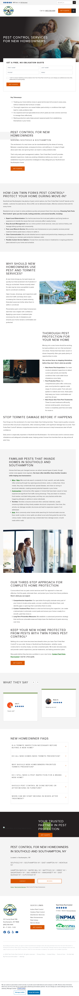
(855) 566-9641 (50, 11)
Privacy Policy (41, 954)
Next (37, 682)
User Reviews (71, 911)
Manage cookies (19, 992)
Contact (23, 881)
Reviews (24, 2)
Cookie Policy (51, 954)
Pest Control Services (20, 887)
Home (12, 887)
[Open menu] (73, 11)
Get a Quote (64, 10)
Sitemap (22, 956)
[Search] (74, 2)
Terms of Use (61, 954)
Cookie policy (21, 988)
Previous (33, 682)
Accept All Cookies (34, 992)
